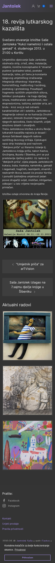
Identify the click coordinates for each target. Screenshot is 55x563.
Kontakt (6, 518)
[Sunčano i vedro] (27, 335)
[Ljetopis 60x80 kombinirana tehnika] (27, 444)
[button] (51, 6)
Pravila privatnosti (12, 528)
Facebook (14, 500)
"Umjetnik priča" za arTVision (30, 266)
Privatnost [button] (20, 549)
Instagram (14, 505)
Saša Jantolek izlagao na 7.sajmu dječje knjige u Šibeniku (27, 287)
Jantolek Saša (24, 540)
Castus (46, 540)
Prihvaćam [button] (27, 557)
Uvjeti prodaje (10, 523)
